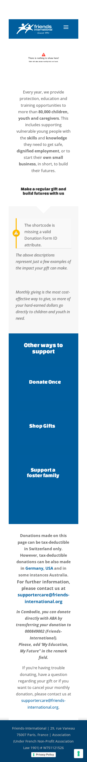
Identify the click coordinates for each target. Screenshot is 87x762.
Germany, (34, 568)
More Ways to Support (43, 511)
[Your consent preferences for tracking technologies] (78, 753)
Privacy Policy (45, 754)
